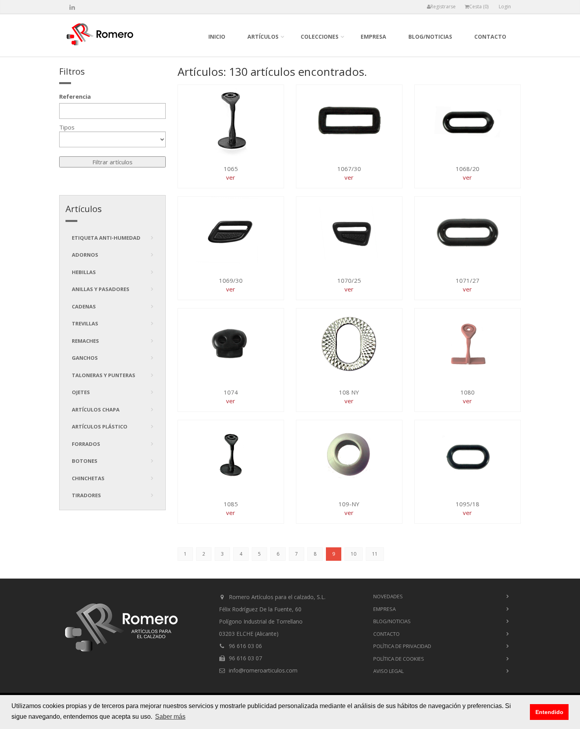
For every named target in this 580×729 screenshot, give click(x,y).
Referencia (75, 96)
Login (505, 6)
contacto (490, 36)
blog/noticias (430, 36)
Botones (84, 460)
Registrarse (443, 6)
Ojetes (81, 392)
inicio (216, 36)
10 (353, 554)
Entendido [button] (549, 712)
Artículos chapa (96, 409)
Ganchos (85, 357)
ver (230, 177)
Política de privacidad (402, 646)
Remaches (85, 340)
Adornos (85, 254)
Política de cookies (398, 658)
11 (375, 554)
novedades (388, 596)
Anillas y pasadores (100, 289)
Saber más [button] (170, 716)
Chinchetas (88, 478)
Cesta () (478, 6)
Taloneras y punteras (103, 375)
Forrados (86, 443)
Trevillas (85, 323)
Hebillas (84, 272)
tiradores (86, 495)
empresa (373, 36)
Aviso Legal (388, 671)
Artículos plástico (99, 426)
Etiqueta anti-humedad (106, 237)
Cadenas (84, 306)
